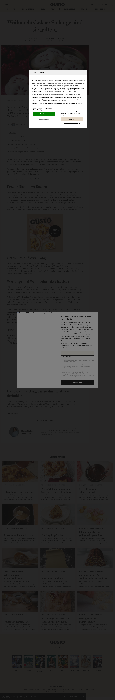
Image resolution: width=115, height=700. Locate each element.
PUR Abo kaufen (72, 119)
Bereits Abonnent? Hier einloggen (72, 123)
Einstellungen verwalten (44, 119)
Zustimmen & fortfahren (44, 114)
